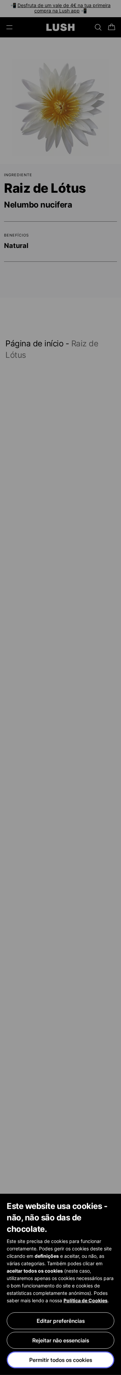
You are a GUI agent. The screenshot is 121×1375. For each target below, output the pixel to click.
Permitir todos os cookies (60, 1359)
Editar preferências (61, 1320)
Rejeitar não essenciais (60, 1340)
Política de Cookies (86, 1300)
